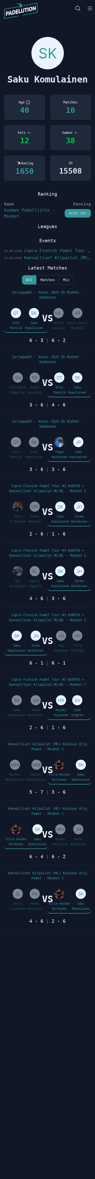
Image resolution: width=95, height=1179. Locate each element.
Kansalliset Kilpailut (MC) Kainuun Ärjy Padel (47, 257)
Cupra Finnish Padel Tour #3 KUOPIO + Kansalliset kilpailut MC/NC (47, 250)
